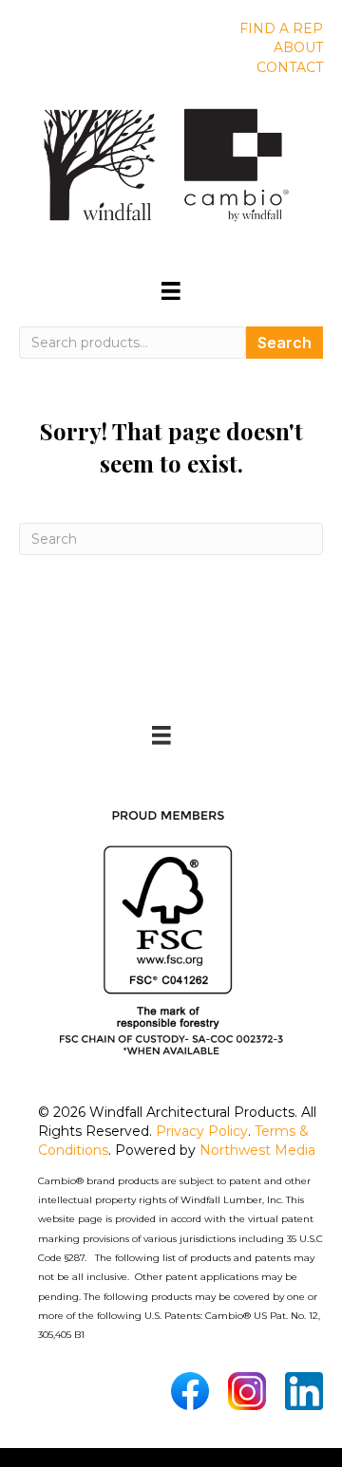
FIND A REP (281, 28)
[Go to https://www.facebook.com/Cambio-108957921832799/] (190, 1391)
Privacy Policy (202, 1131)
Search (284, 342)
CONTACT (289, 67)
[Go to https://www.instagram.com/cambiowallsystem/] (247, 1391)
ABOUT (298, 47)
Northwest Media (257, 1150)
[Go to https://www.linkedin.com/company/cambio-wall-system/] (304, 1391)
